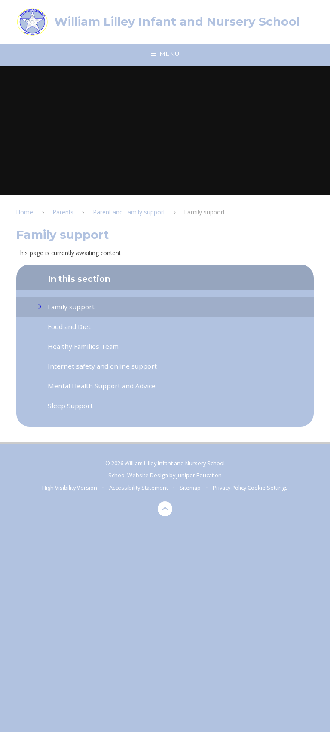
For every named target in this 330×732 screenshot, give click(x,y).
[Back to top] (165, 508)
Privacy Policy (229, 487)
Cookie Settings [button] (268, 487)
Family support (204, 212)
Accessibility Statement (138, 487)
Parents (63, 212)
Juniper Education (199, 475)
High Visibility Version (69, 487)
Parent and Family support (129, 212)
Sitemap (190, 487)
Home (24, 212)
